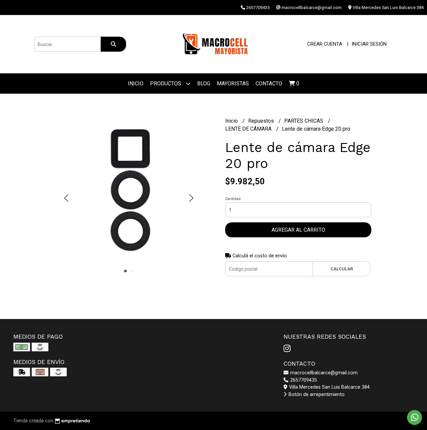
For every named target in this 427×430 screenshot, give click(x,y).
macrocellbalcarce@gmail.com (323, 373)
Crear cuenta (324, 44)
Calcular (342, 268)
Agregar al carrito (298, 230)
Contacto (269, 83)
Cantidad (233, 199)
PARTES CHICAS (304, 121)
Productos (166, 83)
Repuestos (261, 121)
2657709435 (303, 380)
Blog (203, 83)
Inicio (135, 83)
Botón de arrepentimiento (316, 394)
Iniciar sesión (369, 44)
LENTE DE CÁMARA (249, 129)
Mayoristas (233, 83)
